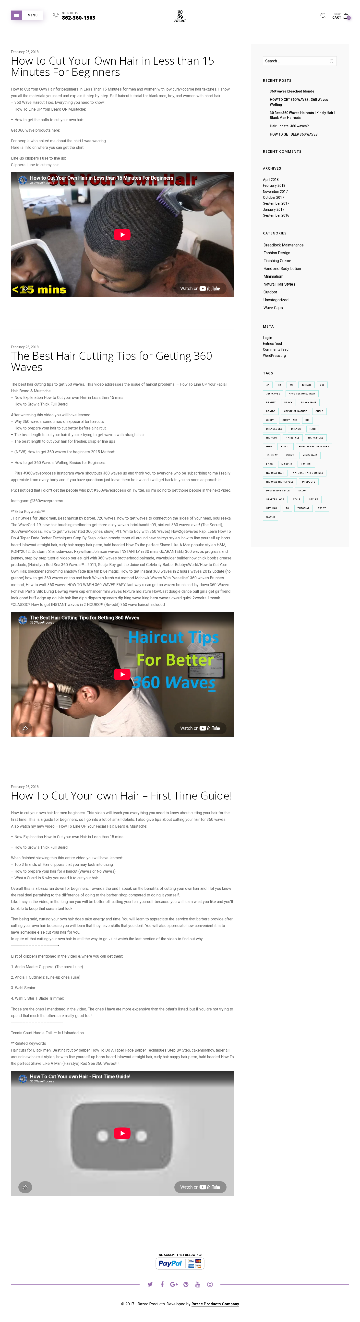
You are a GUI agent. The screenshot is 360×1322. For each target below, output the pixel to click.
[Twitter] (150, 1285)
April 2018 (271, 180)
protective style (278, 490)
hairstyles (316, 438)
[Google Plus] (174, 1285)
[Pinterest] (186, 1285)
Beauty (271, 402)
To (287, 508)
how (269, 446)
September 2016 (276, 215)
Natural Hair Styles (279, 284)
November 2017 (275, 192)
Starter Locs (275, 499)
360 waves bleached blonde (292, 91)
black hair (308, 402)
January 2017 (273, 209)
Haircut (271, 438)
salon (302, 490)
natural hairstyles (280, 482)
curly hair (289, 420)
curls (319, 411)
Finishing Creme (277, 260)
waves (270, 517)
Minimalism (273, 276)
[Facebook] (162, 1285)
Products (308, 482)
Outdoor (270, 292)
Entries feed (272, 344)
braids (271, 411)
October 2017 (273, 197)
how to (285, 446)
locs (269, 464)
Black (288, 402)
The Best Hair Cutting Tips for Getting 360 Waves (111, 361)
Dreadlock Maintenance (284, 245)
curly (270, 420)
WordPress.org (274, 356)
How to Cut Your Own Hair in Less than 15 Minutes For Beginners (112, 66)
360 (322, 385)
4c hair (306, 385)
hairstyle (293, 438)
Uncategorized (276, 300)
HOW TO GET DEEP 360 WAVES (294, 134)
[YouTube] (198, 1285)
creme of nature (295, 411)
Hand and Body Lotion (282, 268)
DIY (307, 420)
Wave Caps (273, 307)
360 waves (273, 394)
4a (267, 385)
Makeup (286, 464)
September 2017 (276, 203)
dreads (296, 429)
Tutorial (304, 508)
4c (291, 385)
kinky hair (310, 455)
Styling (271, 508)
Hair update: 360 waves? (289, 126)
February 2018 (274, 185)
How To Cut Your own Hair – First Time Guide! (121, 795)
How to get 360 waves (314, 446)
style (296, 499)
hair (313, 429)
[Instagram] (210, 1285)
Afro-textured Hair (302, 394)
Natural (306, 464)
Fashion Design (277, 253)
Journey (272, 455)
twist (322, 508)
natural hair (275, 473)
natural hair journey (308, 473)
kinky (290, 455)
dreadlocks (274, 429)
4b (279, 385)
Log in (267, 338)
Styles (313, 499)
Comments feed (275, 349)
